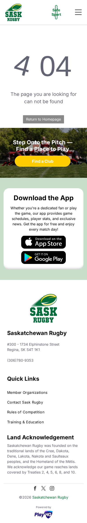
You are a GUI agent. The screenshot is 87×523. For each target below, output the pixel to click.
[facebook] (35, 489)
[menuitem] (43, 392)
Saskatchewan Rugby (50, 497)
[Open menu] (78, 12)
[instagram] (52, 489)
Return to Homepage (43, 119)
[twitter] (43, 489)
